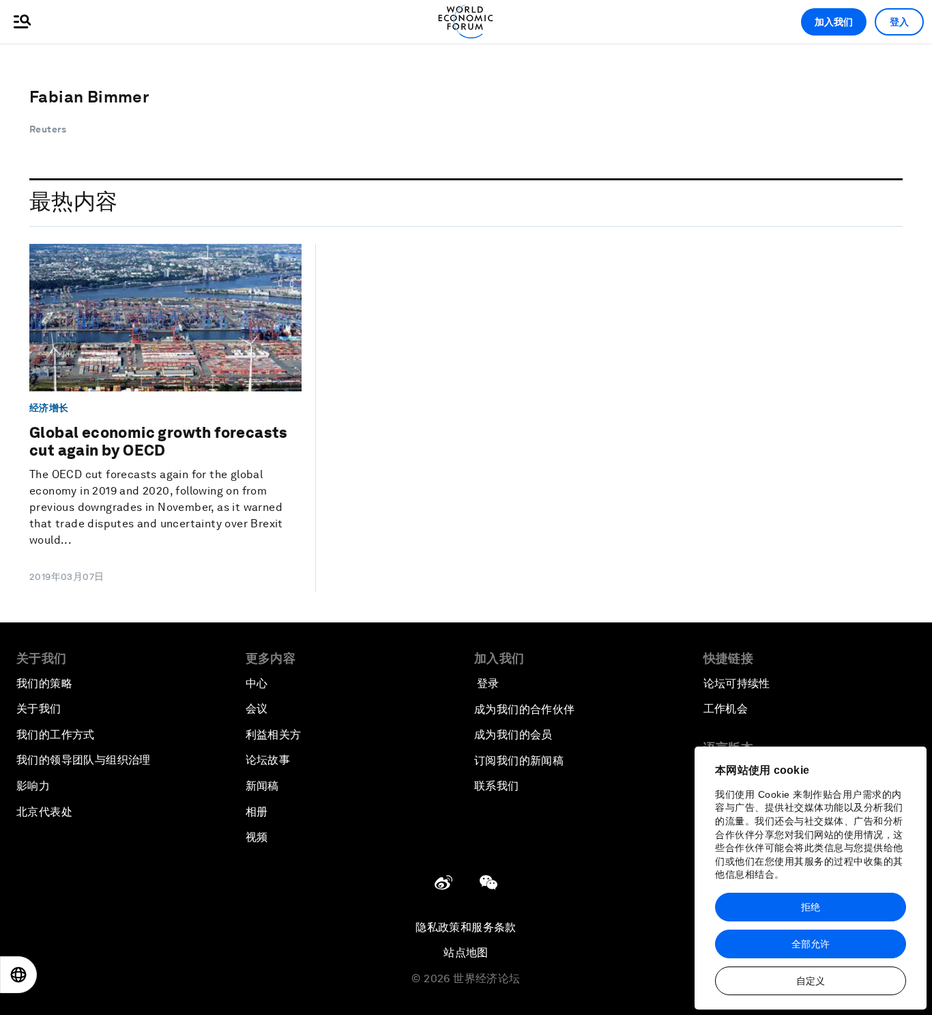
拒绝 (810, 907)
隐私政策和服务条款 (466, 927)
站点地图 (466, 952)
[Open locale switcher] (18, 974)
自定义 (810, 980)
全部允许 (810, 943)
